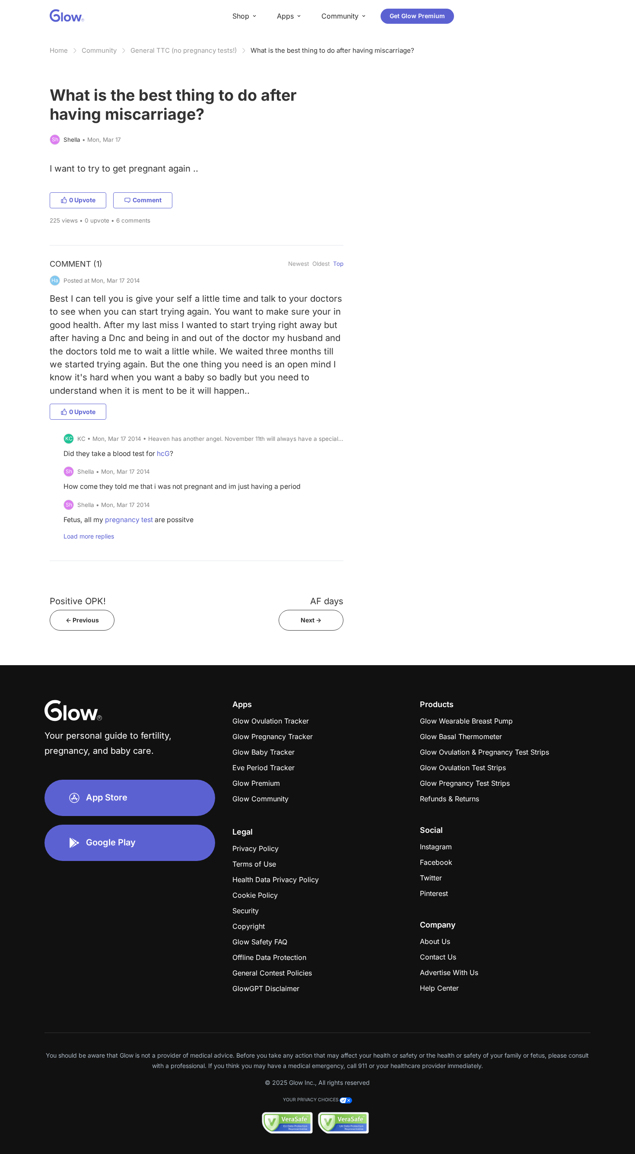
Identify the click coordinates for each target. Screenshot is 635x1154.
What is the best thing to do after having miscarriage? (332, 50)
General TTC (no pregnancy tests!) (183, 50)
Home (59, 50)
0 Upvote (82, 200)
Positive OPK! (78, 601)
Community (99, 50)
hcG (163, 453)
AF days (326, 601)
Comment (147, 200)
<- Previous (82, 620)
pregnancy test (129, 520)
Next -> (311, 620)
